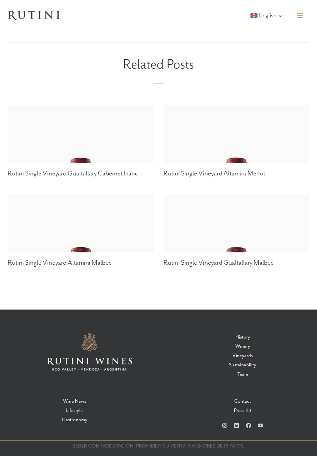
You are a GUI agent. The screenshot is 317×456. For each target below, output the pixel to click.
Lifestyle (74, 410)
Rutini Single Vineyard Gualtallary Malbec (219, 263)
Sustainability (242, 365)
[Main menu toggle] (300, 15)
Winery (242, 346)
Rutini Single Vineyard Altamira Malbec (60, 263)
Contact (242, 401)
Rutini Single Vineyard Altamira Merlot (214, 173)
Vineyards (242, 356)
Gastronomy (74, 420)
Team (242, 374)
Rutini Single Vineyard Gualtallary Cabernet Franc (73, 173)
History (242, 337)
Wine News (74, 401)
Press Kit (242, 410)
